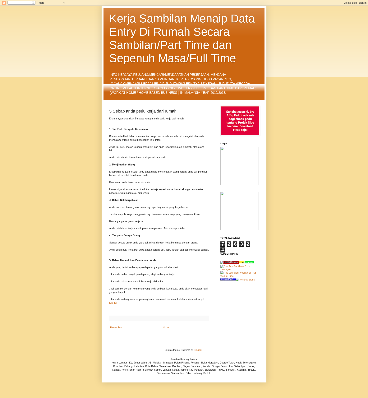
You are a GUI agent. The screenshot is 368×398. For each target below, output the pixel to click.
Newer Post (116, 327)
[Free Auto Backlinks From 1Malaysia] (239, 269)
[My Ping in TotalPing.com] (228, 279)
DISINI (113, 302)
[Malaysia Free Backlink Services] (231, 263)
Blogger (198, 350)
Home (166, 327)
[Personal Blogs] (245, 279)
